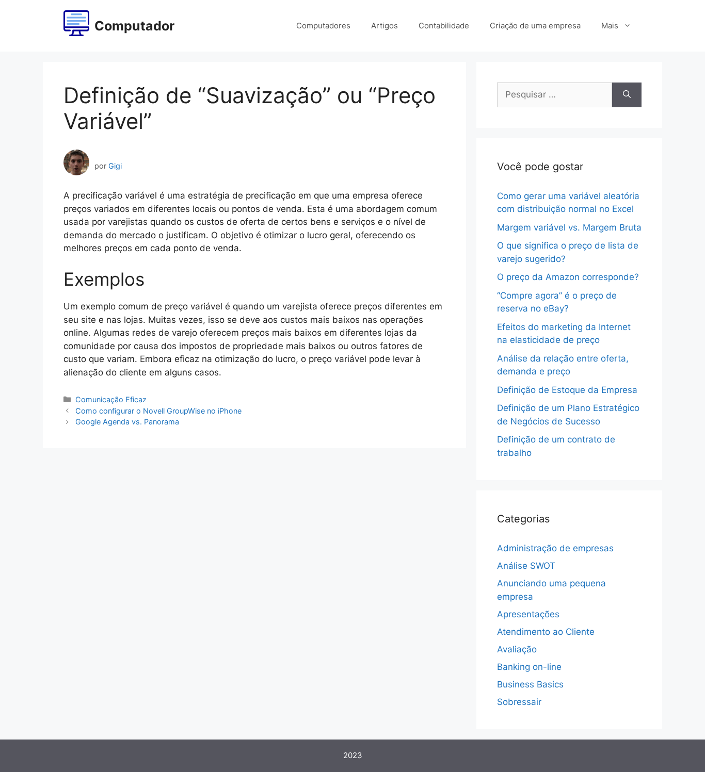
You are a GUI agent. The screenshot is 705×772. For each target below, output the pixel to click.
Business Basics (530, 684)
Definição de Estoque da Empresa (567, 390)
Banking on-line (529, 667)
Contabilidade (444, 25)
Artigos (384, 25)
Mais (609, 25)
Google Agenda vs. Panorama (127, 421)
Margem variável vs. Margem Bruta (569, 227)
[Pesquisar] (627, 95)
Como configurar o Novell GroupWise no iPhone (158, 410)
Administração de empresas (555, 548)
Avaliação (517, 649)
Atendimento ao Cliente (546, 632)
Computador (134, 26)
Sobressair (519, 702)
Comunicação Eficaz (111, 399)
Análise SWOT (526, 566)
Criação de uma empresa (535, 25)
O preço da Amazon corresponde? (568, 277)
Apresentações (528, 614)
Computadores (323, 25)
